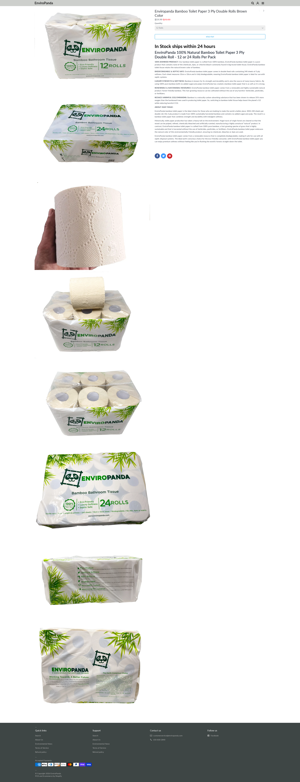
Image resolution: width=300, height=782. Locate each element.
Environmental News (43, 744)
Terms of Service (42, 748)
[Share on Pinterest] (169, 156)
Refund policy (40, 752)
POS (37, 776)
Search (38, 735)
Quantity (158, 23)
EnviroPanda (56, 773)
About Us (39, 740)
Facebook (215, 735)
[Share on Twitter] (163, 155)
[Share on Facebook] (157, 155)
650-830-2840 (159, 740)
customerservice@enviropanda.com (167, 735)
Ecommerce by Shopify (52, 776)
